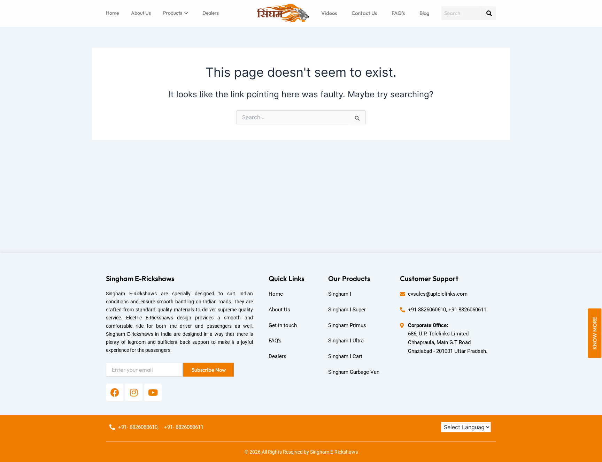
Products (172, 13)
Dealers (210, 13)
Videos (329, 13)
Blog (424, 13)
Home (112, 13)
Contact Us (364, 13)
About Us (141, 13)
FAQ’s (398, 13)
